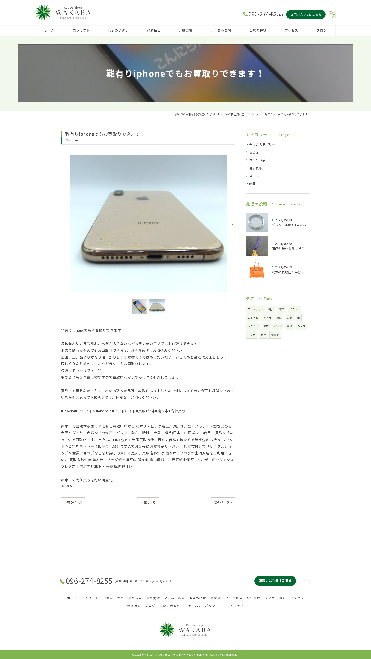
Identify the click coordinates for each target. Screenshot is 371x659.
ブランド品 (257, 160)
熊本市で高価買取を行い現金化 (87, 480)
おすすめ (253, 317)
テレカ (252, 334)
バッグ (278, 326)
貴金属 (254, 152)
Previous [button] (65, 224)
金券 (289, 326)
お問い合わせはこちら (306, 14)
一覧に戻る (148, 502)
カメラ (301, 326)
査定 (289, 317)
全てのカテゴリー (262, 144)
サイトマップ (233, 605)
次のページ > (223, 502)
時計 (252, 183)
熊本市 (267, 317)
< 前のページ (73, 502)
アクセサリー (255, 309)
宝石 (266, 326)
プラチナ (253, 326)
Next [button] (231, 224)
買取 (279, 317)
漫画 (281, 309)
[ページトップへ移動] (307, 580)
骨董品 (275, 334)
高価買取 (66, 486)
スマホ (254, 175)
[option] (148, 223)
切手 (263, 334)
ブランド (294, 309)
